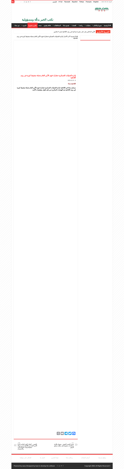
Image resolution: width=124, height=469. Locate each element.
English (96, 2)
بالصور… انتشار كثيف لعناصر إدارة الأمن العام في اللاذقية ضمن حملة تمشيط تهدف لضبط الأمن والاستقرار (27, 446)
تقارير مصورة (32, 25)
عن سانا (17, 25)
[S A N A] (101, 9)
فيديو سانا (66, 25)
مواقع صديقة (102, 457)
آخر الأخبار (67, 36)
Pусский (67, 2)
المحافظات (57, 25)
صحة (40, 25)
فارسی (55, 2)
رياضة (81, 25)
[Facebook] (30, 2)
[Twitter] (28, 2)
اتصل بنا (42, 457)
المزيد (24, 25)
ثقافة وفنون (47, 25)
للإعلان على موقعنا (25, 457)
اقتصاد (74, 25)
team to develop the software (45, 466)
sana (23, 466)
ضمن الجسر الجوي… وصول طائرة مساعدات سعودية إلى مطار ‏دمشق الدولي (64, 445)
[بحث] (12, 1)
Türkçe (81, 2)
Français (89, 2)
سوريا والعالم (98, 25)
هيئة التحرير (54, 457)
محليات (88, 25)
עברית (60, 2)
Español (74, 2)
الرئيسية (106, 25)
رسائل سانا (69, 457)
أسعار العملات (85, 457)
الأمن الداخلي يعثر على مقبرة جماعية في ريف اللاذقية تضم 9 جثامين (74, 32)
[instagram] (24, 2)
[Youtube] (26, 2)
